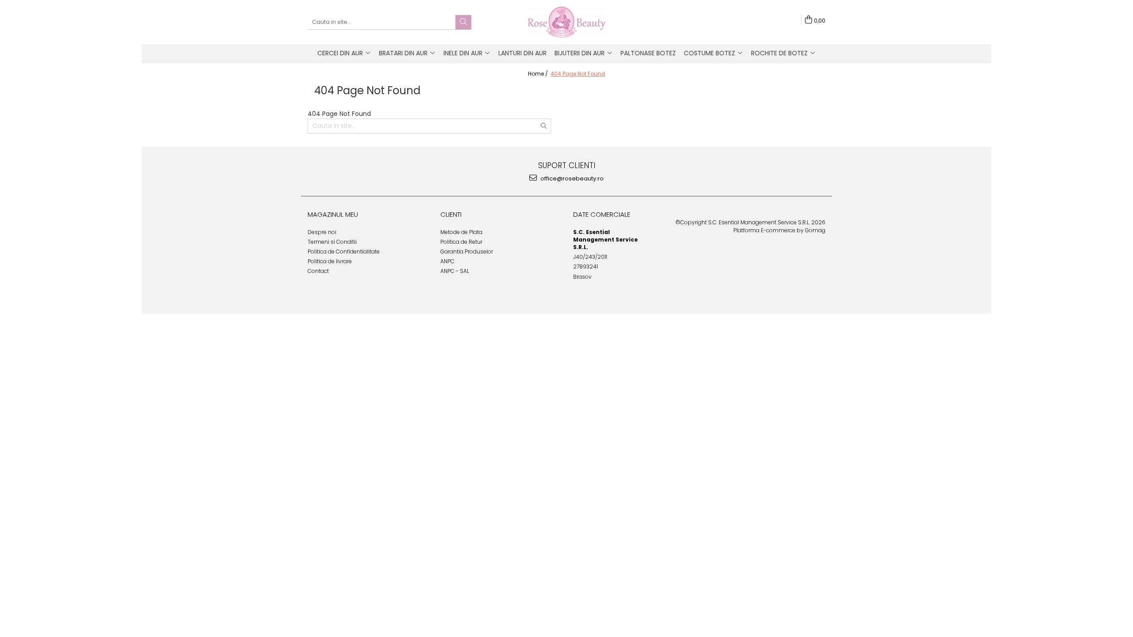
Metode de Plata (461, 232)
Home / (538, 73)
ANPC (447, 261)
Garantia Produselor (466, 251)
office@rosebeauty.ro (571, 178)
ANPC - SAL (454, 271)
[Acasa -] (566, 22)
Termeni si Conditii (332, 242)
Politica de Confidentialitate (344, 251)
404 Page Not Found (578, 73)
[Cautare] (463, 22)
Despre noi (322, 232)
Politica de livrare (330, 261)
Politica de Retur (461, 242)
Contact (318, 271)
